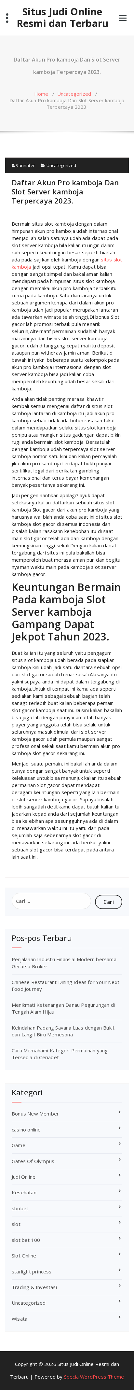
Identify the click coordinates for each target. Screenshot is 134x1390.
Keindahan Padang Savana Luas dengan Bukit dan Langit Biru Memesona (63, 1031)
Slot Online (24, 1255)
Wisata (19, 1318)
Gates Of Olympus (33, 1161)
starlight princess (32, 1271)
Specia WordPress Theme (94, 1376)
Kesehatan (24, 1192)
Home (41, 94)
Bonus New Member (35, 1113)
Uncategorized (74, 94)
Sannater (25, 165)
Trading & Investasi (34, 1287)
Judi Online (23, 1176)
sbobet (20, 1208)
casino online (26, 1129)
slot (16, 1224)
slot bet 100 (26, 1240)
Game (18, 1145)
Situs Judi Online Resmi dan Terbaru (62, 17)
